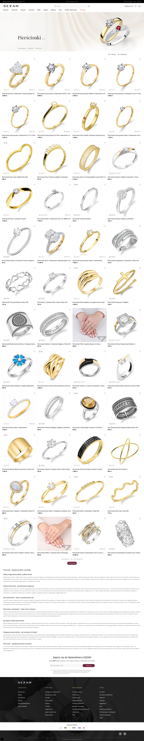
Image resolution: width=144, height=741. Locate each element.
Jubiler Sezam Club (50, 712)
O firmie (47, 706)
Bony (60, 10)
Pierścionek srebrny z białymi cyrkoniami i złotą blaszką (123, 177)
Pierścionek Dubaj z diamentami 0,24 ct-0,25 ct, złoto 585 (87, 553)
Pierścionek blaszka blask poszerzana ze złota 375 (18, 469)
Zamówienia (21, 698)
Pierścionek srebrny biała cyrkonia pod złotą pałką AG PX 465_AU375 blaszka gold (125, 386)
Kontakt (139, 1)
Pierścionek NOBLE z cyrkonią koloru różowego (52, 553)
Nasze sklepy (128, 1)
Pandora (47, 703)
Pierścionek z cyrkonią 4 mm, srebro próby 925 (52, 302)
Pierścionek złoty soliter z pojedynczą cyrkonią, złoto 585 (54, 511)
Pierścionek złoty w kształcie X (117, 469)
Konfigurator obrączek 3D (52, 692)
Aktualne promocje (50, 695)
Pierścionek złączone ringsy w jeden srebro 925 (123, 427)
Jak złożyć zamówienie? (106, 695)
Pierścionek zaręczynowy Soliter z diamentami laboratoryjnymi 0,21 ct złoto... (87, 260)
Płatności (102, 698)
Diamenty (31, 10)
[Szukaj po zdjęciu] (88, 6)
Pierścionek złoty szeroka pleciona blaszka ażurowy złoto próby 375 (53, 386)
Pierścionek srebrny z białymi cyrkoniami (120, 219)
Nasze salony (49, 715)
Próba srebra (76, 698)
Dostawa (102, 700)
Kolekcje (53, 10)
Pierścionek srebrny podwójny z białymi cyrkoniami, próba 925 (53, 427)
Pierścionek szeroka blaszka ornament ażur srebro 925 (124, 553)
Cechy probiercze (77, 692)
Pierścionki (14, 10)
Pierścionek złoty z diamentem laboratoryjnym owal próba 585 (54, 260)
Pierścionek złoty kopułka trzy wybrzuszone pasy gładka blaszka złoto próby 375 (88, 302)
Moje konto (21, 692)
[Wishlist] (135, 6)
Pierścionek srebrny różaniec (81, 219)
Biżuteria (5, 10)
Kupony (20, 700)
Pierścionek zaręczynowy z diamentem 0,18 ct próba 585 (124, 93)
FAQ (101, 706)
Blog (73, 715)
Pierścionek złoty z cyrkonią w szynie (14, 219)
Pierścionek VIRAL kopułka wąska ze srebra (86, 344)
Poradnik (102, 692)
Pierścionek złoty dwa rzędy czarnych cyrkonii (87, 469)
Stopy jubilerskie (77, 700)
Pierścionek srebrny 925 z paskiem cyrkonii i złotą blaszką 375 (18, 553)
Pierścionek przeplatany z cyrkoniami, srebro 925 (123, 260)
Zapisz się (88, 665)
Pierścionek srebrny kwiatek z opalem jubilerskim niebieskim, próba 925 (18, 386)
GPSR (101, 718)
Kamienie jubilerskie (78, 703)
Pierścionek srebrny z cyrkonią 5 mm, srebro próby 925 (53, 469)
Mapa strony (48, 709)
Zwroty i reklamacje (105, 715)
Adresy (20, 695)
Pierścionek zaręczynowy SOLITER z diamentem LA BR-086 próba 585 (53, 135)
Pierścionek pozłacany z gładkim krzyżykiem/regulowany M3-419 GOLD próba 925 (123, 302)
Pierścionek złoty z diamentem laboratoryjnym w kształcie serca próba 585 (18, 93)
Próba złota (75, 695)
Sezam (67, 661)
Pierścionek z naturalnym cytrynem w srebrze (87, 427)
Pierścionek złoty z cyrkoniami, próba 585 (85, 511)
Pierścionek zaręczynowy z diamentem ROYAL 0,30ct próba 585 (54, 93)
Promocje (82, 10)
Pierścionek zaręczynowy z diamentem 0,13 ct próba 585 (19, 135)
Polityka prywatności (105, 709)
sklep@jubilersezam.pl (10, 1)
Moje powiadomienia (24, 703)
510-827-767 (22, 1)
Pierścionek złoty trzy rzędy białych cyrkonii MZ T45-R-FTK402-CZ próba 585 (89, 177)
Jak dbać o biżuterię (78, 706)
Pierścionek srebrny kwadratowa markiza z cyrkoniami (121, 344)
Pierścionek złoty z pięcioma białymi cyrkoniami (52, 177)
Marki (39, 10)
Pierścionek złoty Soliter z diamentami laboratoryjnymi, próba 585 (14, 427)
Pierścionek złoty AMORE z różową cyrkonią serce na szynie (88, 135)
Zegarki (46, 10)
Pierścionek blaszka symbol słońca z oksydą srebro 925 (18, 344)
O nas (134, 1)
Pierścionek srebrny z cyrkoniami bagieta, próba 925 (54, 344)
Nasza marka (49, 700)
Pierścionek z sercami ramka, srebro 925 (15, 302)
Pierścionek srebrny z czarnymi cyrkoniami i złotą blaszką (88, 386)
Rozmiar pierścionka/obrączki (80, 709)
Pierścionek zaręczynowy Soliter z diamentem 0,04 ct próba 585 (125, 135)
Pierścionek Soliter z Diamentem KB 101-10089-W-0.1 (54, 219)
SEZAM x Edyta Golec (71, 10)
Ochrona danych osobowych (108, 712)
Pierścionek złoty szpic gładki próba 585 (15, 177)
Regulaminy (103, 703)
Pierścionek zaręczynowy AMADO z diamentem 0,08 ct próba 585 (89, 93)
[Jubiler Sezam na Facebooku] (120, 734)
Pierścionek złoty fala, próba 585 (118, 511)
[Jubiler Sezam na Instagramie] (124, 734)
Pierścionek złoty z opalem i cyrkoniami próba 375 (18, 511)
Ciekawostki (75, 712)
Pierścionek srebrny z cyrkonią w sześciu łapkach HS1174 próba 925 (18, 260)
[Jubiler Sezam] (10, 6)
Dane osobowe (22, 706)
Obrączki (23, 10)
